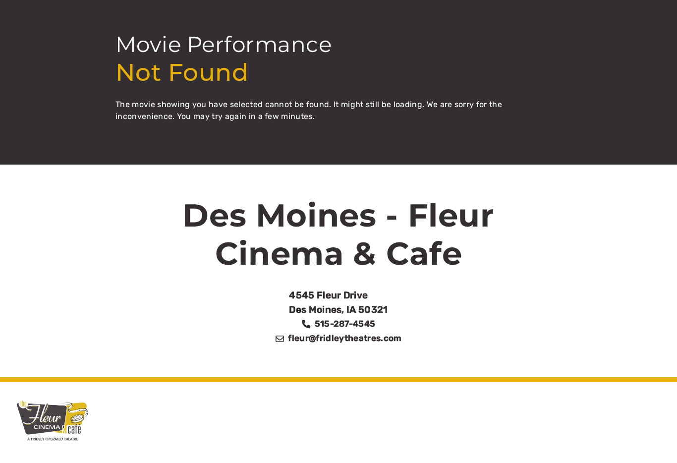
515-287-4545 (345, 324)
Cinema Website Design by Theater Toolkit (551, 442)
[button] (651, 437)
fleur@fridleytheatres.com (344, 338)
